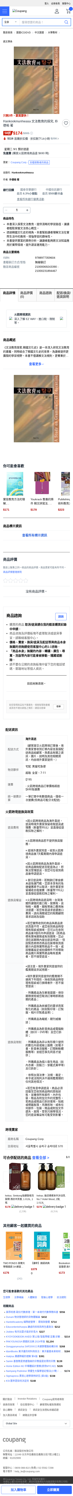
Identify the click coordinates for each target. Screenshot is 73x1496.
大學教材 (52, 32)
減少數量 (27, 210)
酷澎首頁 (7, 32)
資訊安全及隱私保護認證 (46, 1409)
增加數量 (6, 210)
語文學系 (7, 41)
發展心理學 (47, 1297)
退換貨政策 (9, 1404)
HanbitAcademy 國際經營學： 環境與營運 (28, 1322)
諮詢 (61, 616)
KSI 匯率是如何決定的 (17, 1381)
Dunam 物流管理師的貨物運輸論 (23, 1317)
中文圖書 (39, 32)
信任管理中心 (27, 1404)
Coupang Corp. (29, 162)
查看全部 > (40, 1158)
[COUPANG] (14, 1441)
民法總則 (61, 1297)
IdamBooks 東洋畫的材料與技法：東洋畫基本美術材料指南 (34, 1351)
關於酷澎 (7, 1399)
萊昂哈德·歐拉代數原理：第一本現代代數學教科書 (32, 1312)
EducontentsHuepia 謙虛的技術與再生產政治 (29, 1327)
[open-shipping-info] (35, 153)
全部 (6, 22)
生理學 (6, 1297)
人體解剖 (32, 1297)
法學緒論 (19, 1297)
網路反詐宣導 (30, 1415)
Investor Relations (27, 1398)
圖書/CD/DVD (23, 32)
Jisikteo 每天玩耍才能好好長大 (22, 1331)
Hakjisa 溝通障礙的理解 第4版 (22, 1356)
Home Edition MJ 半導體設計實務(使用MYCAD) (31, 1366)
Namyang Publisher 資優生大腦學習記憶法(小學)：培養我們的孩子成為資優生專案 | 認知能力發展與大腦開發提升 (34, 1371)
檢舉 (58, 706)
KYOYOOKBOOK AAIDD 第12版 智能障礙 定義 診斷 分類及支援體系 (34, 1336)
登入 (47, 3)
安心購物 (7, 1409)
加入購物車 (18, 1490)
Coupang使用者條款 (53, 1399)
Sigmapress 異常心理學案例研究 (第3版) (27, 1376)
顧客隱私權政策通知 (50, 1404)
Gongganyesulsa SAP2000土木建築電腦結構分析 (32, 1346)
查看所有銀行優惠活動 (30, 199)
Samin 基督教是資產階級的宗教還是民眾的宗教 (30, 1361)
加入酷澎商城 (10, 1415)
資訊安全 (22, 1409)
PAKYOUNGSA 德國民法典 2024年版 (25, 1341)
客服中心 (66, 3)
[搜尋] (66, 22)
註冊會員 (55, 3)
